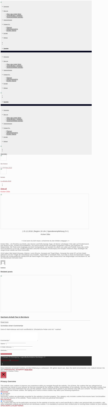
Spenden (4, 154)
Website (3, 350)
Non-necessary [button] (6, 399)
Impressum (15, 360)
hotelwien (3, 267)
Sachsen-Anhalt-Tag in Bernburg (15, 317)
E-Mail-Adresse (7, 347)
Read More (28, 369)
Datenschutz (5, 360)
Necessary (6, 393)
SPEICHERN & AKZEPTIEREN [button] (12, 406)
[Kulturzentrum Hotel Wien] (1, 2)
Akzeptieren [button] (20, 369)
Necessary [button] (4, 392)
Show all (4, 189)
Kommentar (5, 340)
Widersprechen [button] (9, 369)
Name (3, 344)
